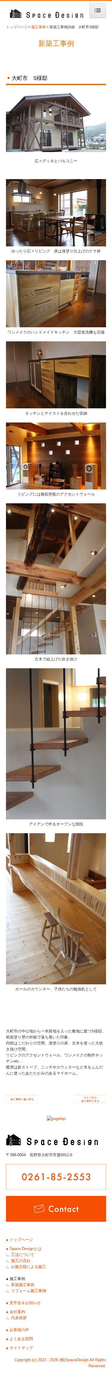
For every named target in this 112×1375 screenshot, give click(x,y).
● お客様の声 (17, 1330)
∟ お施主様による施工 (26, 1266)
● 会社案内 (15, 1311)
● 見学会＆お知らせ (23, 1302)
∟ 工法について (20, 1254)
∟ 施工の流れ (18, 1260)
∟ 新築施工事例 (20, 1284)
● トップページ (19, 1239)
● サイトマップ (19, 1348)
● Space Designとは (24, 1248)
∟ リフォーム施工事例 (26, 1290)
